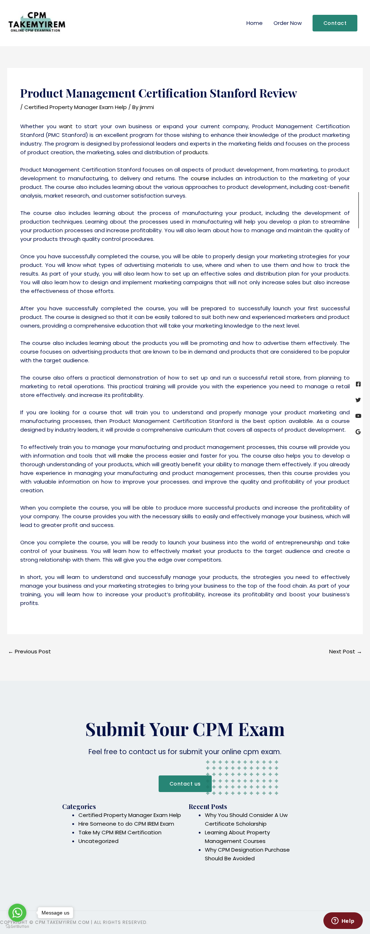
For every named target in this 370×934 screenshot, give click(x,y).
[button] (335, 23)
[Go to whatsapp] (17, 913)
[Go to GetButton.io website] (17, 926)
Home (254, 23)
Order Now (288, 23)
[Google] (358, 431)
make (125, 455)
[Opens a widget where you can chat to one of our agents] (343, 921)
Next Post (345, 651)
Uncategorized (98, 841)
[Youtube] (358, 416)
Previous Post (29, 651)
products (195, 152)
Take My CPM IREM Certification (120, 832)
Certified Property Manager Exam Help (75, 107)
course (200, 178)
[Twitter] (358, 400)
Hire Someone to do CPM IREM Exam (126, 823)
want (66, 126)
